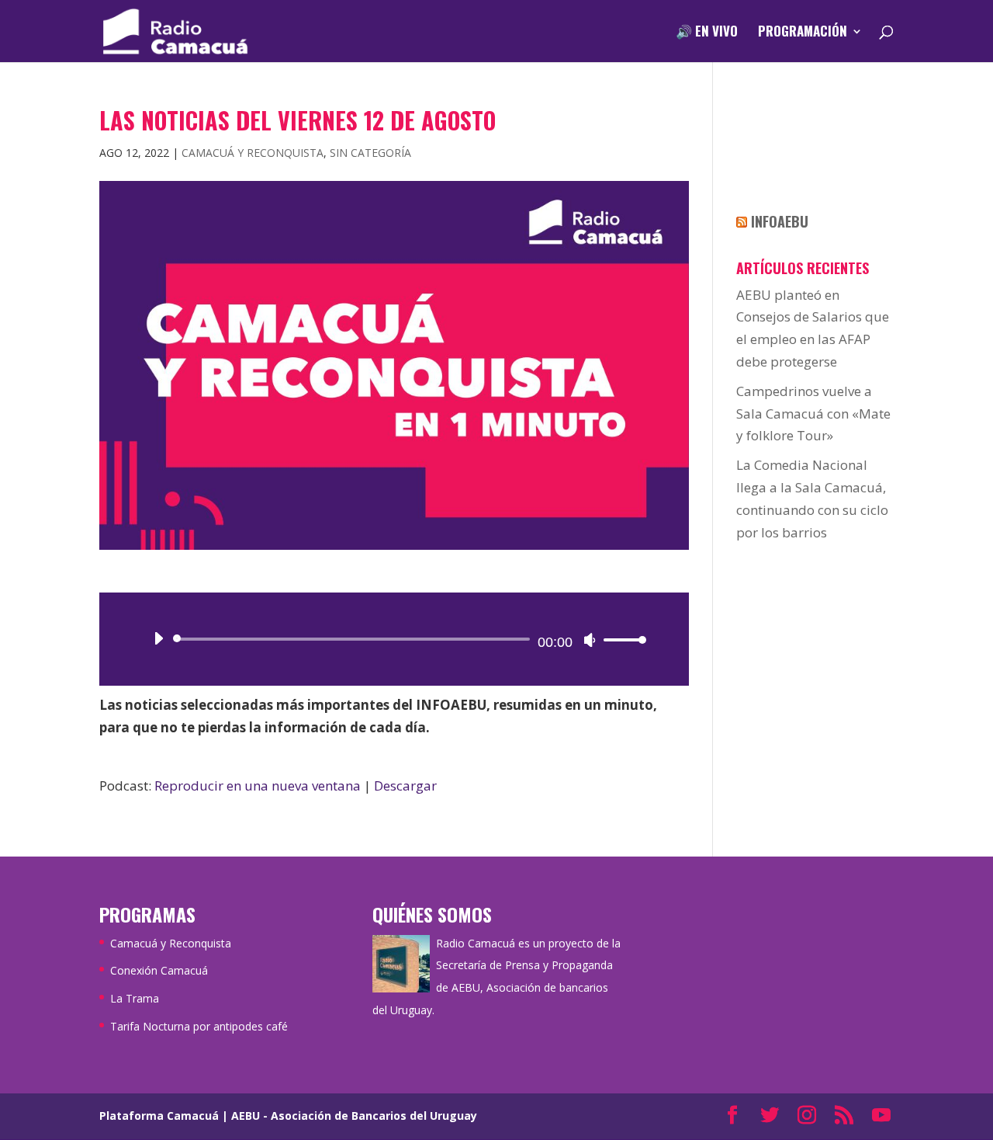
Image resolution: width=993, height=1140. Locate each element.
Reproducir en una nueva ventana (257, 785)
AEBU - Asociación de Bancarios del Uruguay (354, 1115)
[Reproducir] (158, 638)
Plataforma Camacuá (159, 1115)
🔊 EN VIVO (707, 33)
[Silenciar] (590, 640)
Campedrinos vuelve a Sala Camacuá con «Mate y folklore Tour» (813, 413)
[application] (394, 639)
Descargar (405, 785)
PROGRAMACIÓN (802, 33)
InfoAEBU (779, 221)
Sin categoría (370, 152)
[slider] (620, 639)
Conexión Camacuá (159, 970)
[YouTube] (881, 1116)
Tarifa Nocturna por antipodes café (199, 1026)
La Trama (134, 998)
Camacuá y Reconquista (253, 152)
